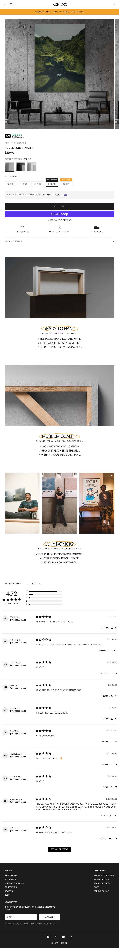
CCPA (96, 887)
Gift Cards (10, 879)
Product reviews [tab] (12, 584)
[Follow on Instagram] (55, 936)
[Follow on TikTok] (70, 936)
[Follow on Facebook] (48, 936)
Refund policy (101, 891)
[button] (44, 591)
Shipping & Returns (15, 883)
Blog (7, 895)
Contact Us (11, 887)
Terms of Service (103, 883)
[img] (18, 619)
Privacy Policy (101, 879)
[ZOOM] (107, 122)
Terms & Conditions (104, 875)
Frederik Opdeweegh (15, 143)
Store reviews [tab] (35, 584)
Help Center (11, 875)
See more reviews (59, 849)
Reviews (9, 891)
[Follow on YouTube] (63, 936)
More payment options (59, 220)
